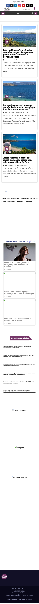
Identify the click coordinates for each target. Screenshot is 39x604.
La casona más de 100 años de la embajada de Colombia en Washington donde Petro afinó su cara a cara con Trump (17, 391)
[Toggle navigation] (18, 13)
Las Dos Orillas (23, 60)
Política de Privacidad (25, 599)
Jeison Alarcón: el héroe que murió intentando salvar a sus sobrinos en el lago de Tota (17, 160)
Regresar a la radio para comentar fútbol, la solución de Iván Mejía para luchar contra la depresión (19, 382)
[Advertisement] (19, 427)
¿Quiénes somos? (12, 599)
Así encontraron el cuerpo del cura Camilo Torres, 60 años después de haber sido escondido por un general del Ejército (19, 373)
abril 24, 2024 (9, 112)
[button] (32, 13)
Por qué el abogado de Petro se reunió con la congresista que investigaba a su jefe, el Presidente (17, 347)
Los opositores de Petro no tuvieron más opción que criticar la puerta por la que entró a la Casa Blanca (19, 364)
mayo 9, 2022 (9, 165)
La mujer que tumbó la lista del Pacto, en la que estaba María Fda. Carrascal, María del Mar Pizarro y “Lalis (19, 356)
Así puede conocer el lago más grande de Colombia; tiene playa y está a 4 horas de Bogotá (19, 107)
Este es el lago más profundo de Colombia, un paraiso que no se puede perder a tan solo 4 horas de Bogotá (18, 53)
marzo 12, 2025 (10, 60)
